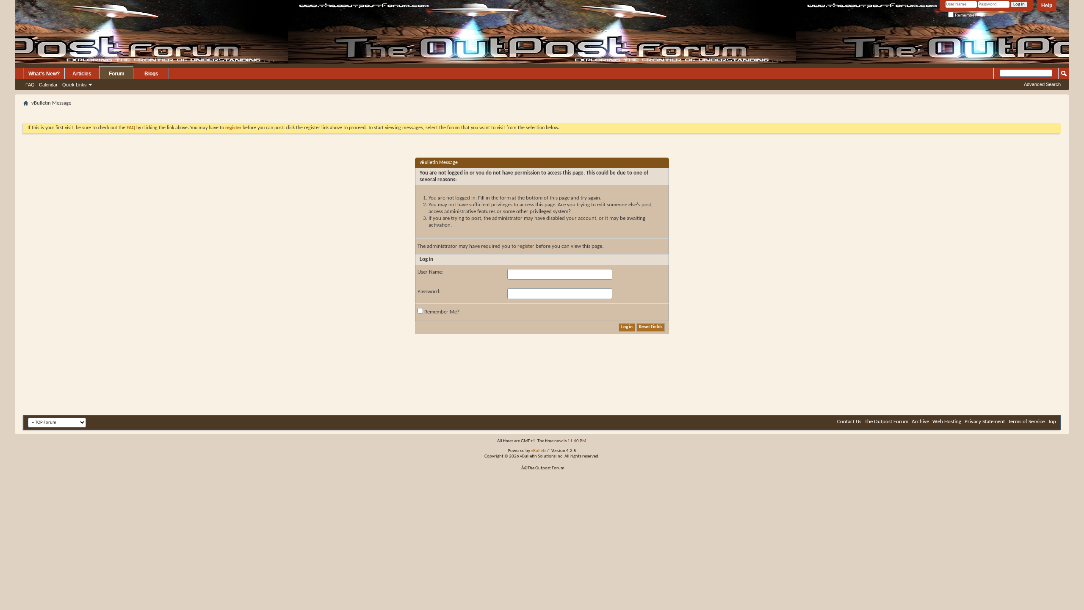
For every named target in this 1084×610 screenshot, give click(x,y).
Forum (116, 74)
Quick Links (74, 84)
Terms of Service (1026, 421)
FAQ (30, 84)
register (525, 246)
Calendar (48, 84)
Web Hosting (946, 421)
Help (1046, 5)
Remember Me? (970, 15)
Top (1052, 421)
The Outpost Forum (886, 421)
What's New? (44, 74)
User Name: (430, 272)
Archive (920, 421)
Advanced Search (1042, 84)
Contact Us (849, 421)
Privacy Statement (985, 421)
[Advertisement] (542, 112)
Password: (429, 291)
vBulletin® (540, 451)
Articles (81, 74)
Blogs (151, 74)
